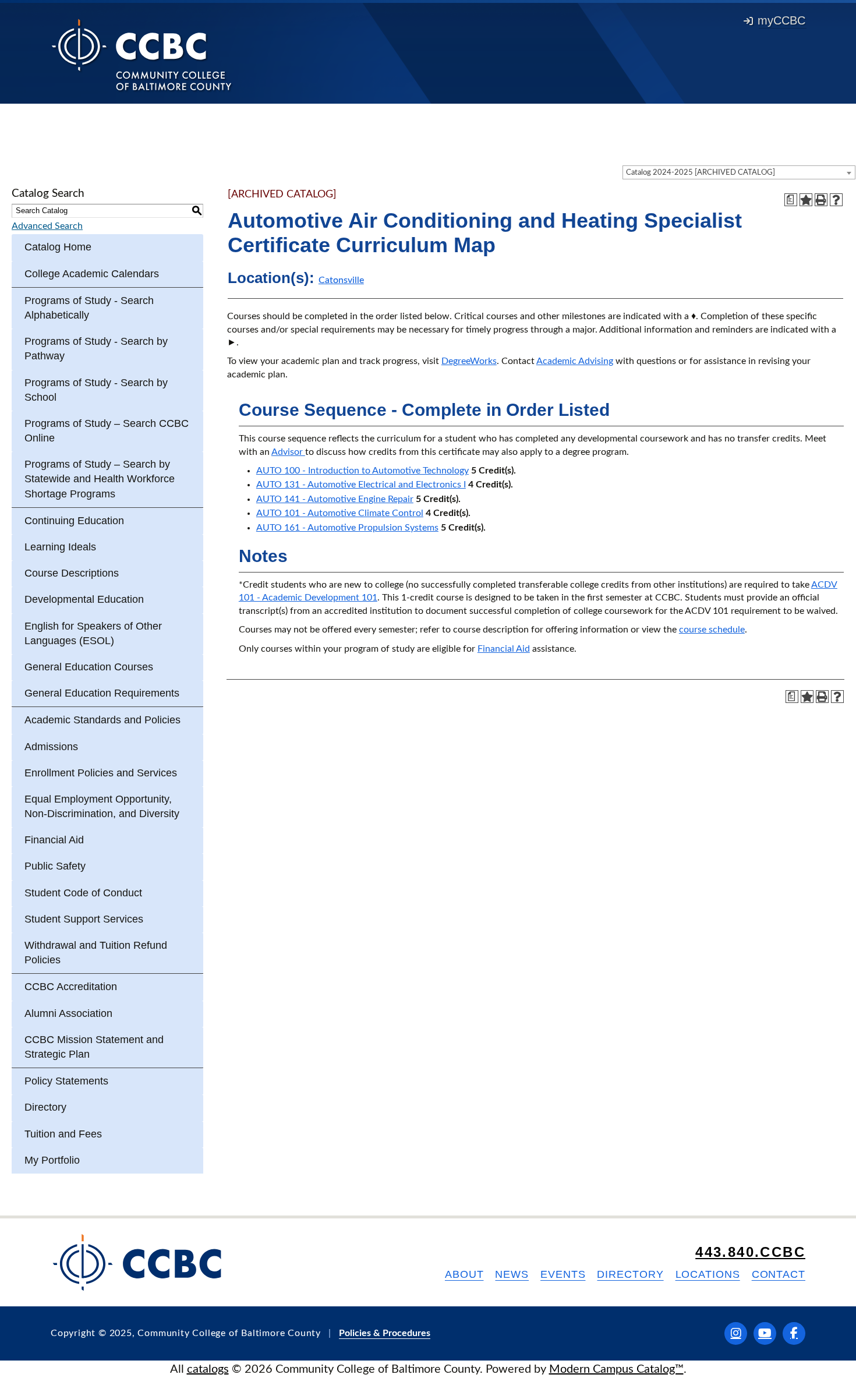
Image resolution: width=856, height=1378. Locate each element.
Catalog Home (57, 247)
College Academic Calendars (91, 274)
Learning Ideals (60, 547)
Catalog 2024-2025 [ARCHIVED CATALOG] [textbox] (700, 172)
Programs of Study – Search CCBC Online (106, 431)
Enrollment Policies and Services (100, 773)
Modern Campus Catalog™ (616, 1369)
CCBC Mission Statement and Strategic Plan (94, 1047)
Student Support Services (83, 919)
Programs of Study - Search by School (96, 390)
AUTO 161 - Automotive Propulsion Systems (347, 527)
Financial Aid (54, 840)
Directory (45, 1107)
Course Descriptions (71, 573)
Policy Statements (66, 1081)
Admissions (51, 746)
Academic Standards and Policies (102, 720)
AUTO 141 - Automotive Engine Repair (334, 499)
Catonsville (341, 280)
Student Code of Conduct (83, 893)
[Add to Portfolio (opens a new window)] (806, 199)
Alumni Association (68, 1013)
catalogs (208, 1369)
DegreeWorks (469, 361)
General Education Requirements (101, 693)
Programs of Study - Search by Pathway (96, 348)
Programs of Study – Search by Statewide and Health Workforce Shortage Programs (99, 478)
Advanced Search (47, 226)
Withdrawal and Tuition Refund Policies (95, 952)
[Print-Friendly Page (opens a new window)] (821, 199)
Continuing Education (74, 521)
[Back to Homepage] (142, 54)
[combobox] (738, 172)
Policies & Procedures (384, 1333)
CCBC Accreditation (70, 986)
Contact (778, 1274)
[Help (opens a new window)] (836, 199)
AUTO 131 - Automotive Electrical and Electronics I (361, 484)
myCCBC (781, 20)
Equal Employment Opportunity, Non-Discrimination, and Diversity (101, 806)
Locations (707, 1274)
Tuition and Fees (63, 1134)
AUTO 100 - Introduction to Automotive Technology (362, 470)
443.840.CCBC (750, 1252)
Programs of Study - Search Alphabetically (89, 308)
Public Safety (55, 866)
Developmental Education (84, 599)
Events (562, 1274)
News (512, 1274)
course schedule (712, 629)
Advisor (288, 452)
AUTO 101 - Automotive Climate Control (339, 513)
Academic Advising (574, 361)
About (464, 1274)
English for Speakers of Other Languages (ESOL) (93, 633)
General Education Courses (88, 667)
